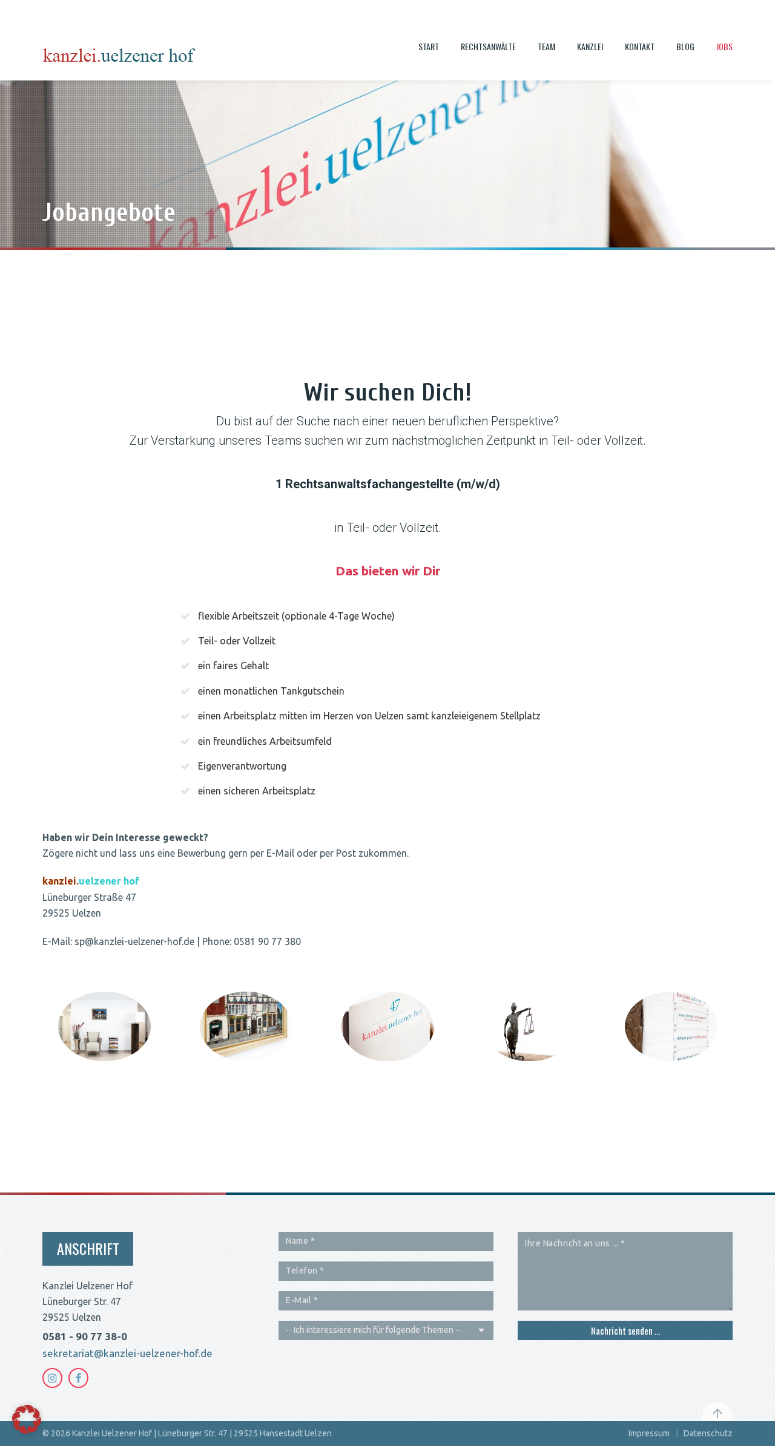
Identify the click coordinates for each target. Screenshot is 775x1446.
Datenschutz (708, 1433)
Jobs (724, 46)
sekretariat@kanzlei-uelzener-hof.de (127, 1353)
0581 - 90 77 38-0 (84, 1336)
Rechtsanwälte (488, 46)
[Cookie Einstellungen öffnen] (26, 1430)
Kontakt (640, 46)
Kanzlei (590, 46)
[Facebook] (78, 1378)
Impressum (649, 1433)
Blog (685, 46)
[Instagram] (52, 1378)
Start (428, 46)
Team (546, 46)
